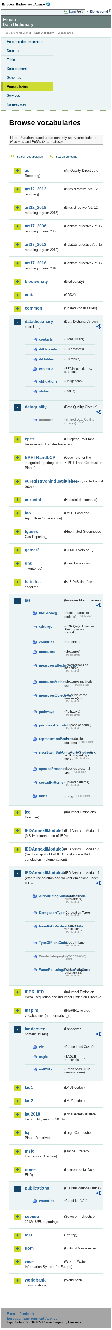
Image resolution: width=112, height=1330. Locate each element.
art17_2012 (35, 244)
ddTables (46, 359)
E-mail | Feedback (20, 1314)
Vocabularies (17, 87)
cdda (30, 295)
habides (33, 582)
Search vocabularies (30, 156)
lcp (28, 1132)
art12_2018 (35, 207)
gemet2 (32, 550)
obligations (48, 381)
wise (29, 1261)
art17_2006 (35, 226)
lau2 (29, 1101)
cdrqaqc (45, 627)
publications (37, 1188)
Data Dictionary (44, 32)
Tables (12, 60)
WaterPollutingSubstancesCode (51, 970)
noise (30, 1169)
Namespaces (17, 104)
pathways (46, 712)
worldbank (35, 1280)
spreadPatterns (51, 782)
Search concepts (66, 156)
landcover (35, 1029)
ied (28, 812)
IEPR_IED (34, 992)
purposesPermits (51, 725)
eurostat (33, 499)
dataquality (36, 407)
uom (29, 1248)
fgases (31, 531)
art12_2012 (35, 189)
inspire (31, 1010)
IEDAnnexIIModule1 (44, 830)
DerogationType (51, 913)
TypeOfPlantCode (51, 943)
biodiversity (36, 281)
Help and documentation (25, 42)
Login (72, 11)
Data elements (18, 69)
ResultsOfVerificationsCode (51, 926)
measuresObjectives (51, 695)
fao (28, 513)
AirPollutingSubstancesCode (51, 896)
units (43, 796)
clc (41, 1047)
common (33, 308)
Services (13, 95)
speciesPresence (51, 769)
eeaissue (46, 369)
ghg (29, 563)
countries (46, 642)
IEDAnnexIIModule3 (44, 849)
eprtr (29, 439)
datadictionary (39, 321)
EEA (27, 4)
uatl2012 (45, 1069)
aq (27, 170)
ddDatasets (48, 349)
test (28, 1235)
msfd (30, 1151)
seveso (32, 1216)
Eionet (27, 32)
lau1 (29, 1087)
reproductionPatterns (51, 739)
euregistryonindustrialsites (44, 481)
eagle (43, 1057)
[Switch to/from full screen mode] (81, 11)
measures (47, 652)
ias (27, 600)
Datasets (13, 51)
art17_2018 (35, 263)
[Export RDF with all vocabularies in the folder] (98, 327)
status (44, 391)
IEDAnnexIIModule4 (44, 873)
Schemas (14, 77)
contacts (46, 339)
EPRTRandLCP (40, 457)
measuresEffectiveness (51, 665)
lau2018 (32, 1114)
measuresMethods (51, 682)
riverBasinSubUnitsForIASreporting (51, 752)
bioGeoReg (48, 613)
